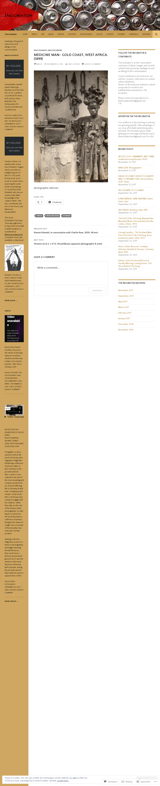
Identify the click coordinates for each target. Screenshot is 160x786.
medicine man (52, 216)
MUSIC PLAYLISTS (12, 55)
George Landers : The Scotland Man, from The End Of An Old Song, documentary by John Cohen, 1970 (135, 235)
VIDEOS (8, 311)
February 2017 (125, 313)
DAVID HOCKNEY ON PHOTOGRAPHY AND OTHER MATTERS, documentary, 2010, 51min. (136, 179)
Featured (146, 34)
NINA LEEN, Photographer (130, 168)
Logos (99, 34)
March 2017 (123, 307)
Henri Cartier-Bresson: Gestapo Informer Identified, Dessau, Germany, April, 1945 (136, 249)
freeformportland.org (13, 235)
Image (39, 64)
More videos (11, 601)
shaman (66, 216)
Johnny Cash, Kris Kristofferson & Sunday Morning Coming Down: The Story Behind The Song (135, 263)
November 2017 (125, 290)
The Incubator (11, 34)
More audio (11, 301)
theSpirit (121, 34)
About (34, 34)
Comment (97, 290)
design (61, 34)
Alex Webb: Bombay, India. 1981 (132, 210)
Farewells (133, 34)
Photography (86, 34)
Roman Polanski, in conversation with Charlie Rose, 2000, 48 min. (66, 231)
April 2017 (123, 301)
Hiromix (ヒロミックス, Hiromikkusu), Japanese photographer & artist (68, 242)
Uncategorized (55, 50)
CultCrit (109, 34)
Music (51, 34)
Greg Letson (74, 64)
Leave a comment (92, 64)
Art (42, 34)
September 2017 (126, 296)
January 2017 (124, 318)
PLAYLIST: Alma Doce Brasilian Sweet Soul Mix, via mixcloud (14, 118)
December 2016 (125, 324)
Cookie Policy (63, 781)
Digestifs (72, 34)
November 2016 (125, 330)
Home (25, 34)
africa (39, 216)
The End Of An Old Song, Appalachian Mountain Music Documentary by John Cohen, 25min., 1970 (135, 221)
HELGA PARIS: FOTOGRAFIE (131, 190)
